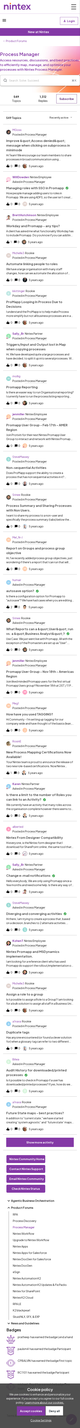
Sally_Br (18, 333)
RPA (15, 1214)
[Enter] (3, 80)
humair (16, 580)
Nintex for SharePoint (26, 1291)
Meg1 (15, 703)
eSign (16, 1272)
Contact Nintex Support (26, 1169)
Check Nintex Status (26, 1188)
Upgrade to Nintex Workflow (31, 1240)
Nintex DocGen (22, 1265)
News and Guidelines (25, 1323)
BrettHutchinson (24, 215)
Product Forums (16, 41)
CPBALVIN (24, 1360)
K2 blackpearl (21, 1310)
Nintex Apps (20, 1246)
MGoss (17, 130)
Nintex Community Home (26, 1159)
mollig (16, 376)
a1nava (16, 1021)
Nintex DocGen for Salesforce (32, 1259)
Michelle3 (18, 253)
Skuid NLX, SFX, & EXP (26, 1316)
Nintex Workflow (23, 1233)
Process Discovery (25, 1221)
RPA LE (17, 1304)
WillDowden (20, 177)
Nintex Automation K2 (27, 1278)
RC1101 (22, 1372)
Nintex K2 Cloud (23, 1297)
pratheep (24, 1337)
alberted (17, 826)
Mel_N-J (17, 537)
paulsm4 (23, 1349)
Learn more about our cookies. (44, 1402)
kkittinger (18, 291)
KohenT (17, 940)
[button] (40, 1420)
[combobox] (40, 80)
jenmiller (18, 414)
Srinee (16, 494)
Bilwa (15, 1059)
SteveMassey (20, 456)
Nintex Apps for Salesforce (30, 1252)
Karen (16, 784)
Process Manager (24, 1227)
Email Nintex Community (26, 1178)
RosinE (16, 741)
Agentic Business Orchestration (32, 1200)
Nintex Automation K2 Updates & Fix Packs (40, 1284)
